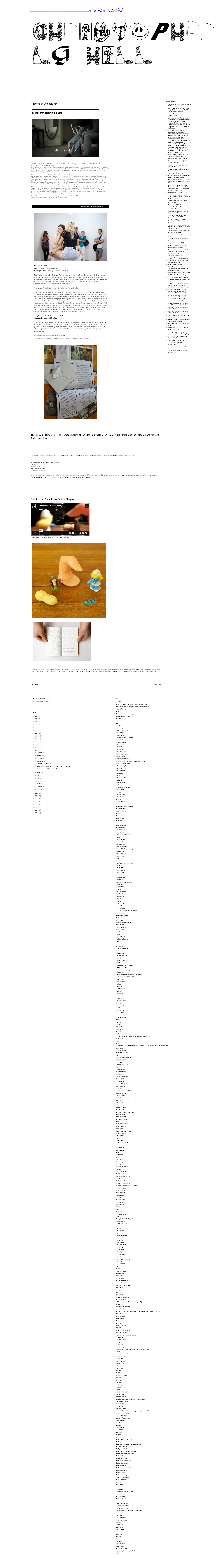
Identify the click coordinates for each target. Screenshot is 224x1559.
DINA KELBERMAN (121, 891)
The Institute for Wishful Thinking (126, 1451)
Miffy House (119, 1197)
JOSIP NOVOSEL (120, 1086)
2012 (36, 796)
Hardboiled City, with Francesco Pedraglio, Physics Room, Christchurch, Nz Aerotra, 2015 (179, 196)
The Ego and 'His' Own (122, 1449)
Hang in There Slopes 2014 (176, 243)
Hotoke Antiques (121, 1017)
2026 (36, 716)
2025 (36, 719)
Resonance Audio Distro (123, 1354)
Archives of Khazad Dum (123, 787)
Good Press (59, 537)
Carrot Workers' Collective (123, 835)
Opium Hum (119, 1287)
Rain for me (119, 1342)
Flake (117, 941)
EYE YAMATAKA (120, 925)
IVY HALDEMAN (120, 1038)
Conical (118, 861)
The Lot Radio (120, 1456)
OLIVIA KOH (119, 1276)
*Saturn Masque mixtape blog (124, 716)
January (39, 789)
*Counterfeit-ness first (122, 709)
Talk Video (119, 1432)
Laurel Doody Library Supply (124, 1131)
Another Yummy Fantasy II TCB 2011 (178, 327)
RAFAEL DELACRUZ (121, 1340)
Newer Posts (35, 684)
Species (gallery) (120, 1404)
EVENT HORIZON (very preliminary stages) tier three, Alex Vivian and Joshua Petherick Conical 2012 (178, 297)
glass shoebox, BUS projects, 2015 (178, 192)
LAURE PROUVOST (121, 1126)
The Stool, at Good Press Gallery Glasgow (53, 499)
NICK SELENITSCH (121, 1249)
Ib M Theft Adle (141, 475)
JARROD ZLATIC (120, 1055)
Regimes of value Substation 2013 (178, 258)
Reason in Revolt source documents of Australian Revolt (132, 1349)
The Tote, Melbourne (38, 468)
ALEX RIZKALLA (120, 744)
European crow (101, 456)
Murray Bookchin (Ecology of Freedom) (127, 1219)
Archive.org (119, 785)
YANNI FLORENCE (121, 1544)
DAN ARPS (118, 865)
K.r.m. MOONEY (120, 1095)
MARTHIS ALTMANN (121, 1171)
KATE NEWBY (119, 1105)
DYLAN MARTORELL (121, 908)
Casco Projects (120, 837)
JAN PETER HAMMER (122, 1053)
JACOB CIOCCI (120, 1043)
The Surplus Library (121, 1475)
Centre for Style (120, 842)
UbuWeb (118, 1501)
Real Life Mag (120, 1347)
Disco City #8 (119, 894)
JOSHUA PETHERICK (121, 1084)
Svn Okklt (118, 1425)
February (39, 787)
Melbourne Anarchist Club (123, 1183)
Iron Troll (118, 1034)
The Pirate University (122, 1463)
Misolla (118, 1209)
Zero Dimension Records (123, 1548)
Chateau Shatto (120, 844)
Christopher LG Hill (66, 477)
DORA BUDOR (120, 903)
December (40, 752)
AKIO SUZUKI (119, 740)
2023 (36, 724)
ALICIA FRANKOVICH (121, 752)
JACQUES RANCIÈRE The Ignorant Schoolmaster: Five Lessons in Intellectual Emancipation (142, 1046)
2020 (36, 733)
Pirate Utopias (120, 1318)
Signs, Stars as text (121, 1387)
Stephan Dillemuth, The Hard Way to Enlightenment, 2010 (133, 1411)
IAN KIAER (118, 1022)
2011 (36, 799)
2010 (36, 801)
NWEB (117, 1266)
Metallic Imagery (120, 1190)
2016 (36, 744)
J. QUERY (118, 1041)
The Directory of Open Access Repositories (128, 1444)
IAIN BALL (118, 1019)
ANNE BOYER (119, 780)
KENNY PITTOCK (120, 1114)
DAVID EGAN (119, 875)
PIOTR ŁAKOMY (120, 1316)
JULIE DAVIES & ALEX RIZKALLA (124, 1091)
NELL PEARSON (120, 1233)
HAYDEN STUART (120, 1005)
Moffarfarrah (65, 456)
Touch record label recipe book (125, 1491)
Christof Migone (151, 475)
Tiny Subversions (120, 1487)
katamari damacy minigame (124, 1098)
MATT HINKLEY (120, 1178)
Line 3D (118, 1138)
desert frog (92, 456)
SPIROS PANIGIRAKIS (121, 1408)
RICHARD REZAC (120, 1356)
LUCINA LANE (119, 1155)
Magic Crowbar (120, 1164)
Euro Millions (119, 920)
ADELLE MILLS (119, 733)
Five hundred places (122, 939)
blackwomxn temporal (122, 816)
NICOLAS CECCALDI (121, 1252)
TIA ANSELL (119, 1482)
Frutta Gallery (120, 951)
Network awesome (121, 1235)
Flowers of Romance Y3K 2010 (176, 340)
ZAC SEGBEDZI (120, 1546)
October (39, 758)
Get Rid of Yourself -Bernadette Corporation (129, 974)
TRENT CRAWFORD (121, 1498)
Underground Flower (122, 1503)
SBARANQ (118, 1370)
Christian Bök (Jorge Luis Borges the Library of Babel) (131, 849)
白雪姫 (118, 1553)
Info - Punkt (119, 1027)
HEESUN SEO (119, 1008)
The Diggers (119, 1442)
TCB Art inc (119, 1434)
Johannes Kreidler (120, 475)
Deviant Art (119, 884)
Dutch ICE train (74, 456)
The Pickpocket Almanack (123, 1461)
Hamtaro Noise (120, 996)
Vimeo (67, 537)
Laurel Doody (119, 1129)
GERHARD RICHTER (121, 967)
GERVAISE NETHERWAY (122, 972)
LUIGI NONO (119, 1157)
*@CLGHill (119, 702)
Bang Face (119, 799)
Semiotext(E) (119, 1378)
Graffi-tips (118, 984)
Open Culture (120, 1283)
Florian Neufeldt (120, 944)
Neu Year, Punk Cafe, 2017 (176, 173)
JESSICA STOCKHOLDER (122, 1065)
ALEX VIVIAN (119, 747)
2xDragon (109, 456)
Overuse (118, 1292)
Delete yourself (120, 877)
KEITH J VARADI (120, 1110)
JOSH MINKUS (120, 1081)
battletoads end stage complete (123, 456)
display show (119, 899)
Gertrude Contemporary (123, 970)
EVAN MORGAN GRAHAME (123, 922)
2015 (36, 747)
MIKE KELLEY (119, 1202)
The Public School (121, 1465)
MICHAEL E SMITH (121, 1195)
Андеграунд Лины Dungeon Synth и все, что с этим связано (133, 1551)
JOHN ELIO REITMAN (122, 1076)
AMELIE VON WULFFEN (122, 759)
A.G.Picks (118, 725)
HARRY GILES (119, 1003)
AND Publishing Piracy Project (124, 766)
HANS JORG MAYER (121, 1000)
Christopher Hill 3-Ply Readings (41, 537)
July (38, 775)
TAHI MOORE (119, 1430)
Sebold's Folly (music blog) (123, 1375)
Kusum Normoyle (36, 477)
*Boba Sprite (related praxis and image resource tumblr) (132, 707)
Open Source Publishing (123, 1285)
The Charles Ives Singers (105, 475)
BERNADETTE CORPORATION (124, 806)
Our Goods (119, 1290)
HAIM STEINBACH (121, 993)
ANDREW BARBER (121, 770)
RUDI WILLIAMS (120, 1361)
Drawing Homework (121, 906)
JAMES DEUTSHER (121, 1050)
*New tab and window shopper (125, 714)
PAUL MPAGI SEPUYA (122, 1309)
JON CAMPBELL (120, 1079)
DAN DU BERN (120, 868)
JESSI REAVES (119, 1062)
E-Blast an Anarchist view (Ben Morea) (127, 910)
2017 (36, 742)
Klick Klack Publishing (122, 1119)
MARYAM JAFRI (120, 1174)
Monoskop (119, 1212)
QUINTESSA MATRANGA (123, 1333)
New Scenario (120, 1240)
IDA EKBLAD (119, 1024)
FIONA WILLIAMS (120, 937)
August (39, 772)
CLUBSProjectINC (120, 856)
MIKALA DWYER (120, 1200)
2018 (36, 739)
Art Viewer (119, 792)
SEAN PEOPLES (120, 1373)
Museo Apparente (121, 1221)
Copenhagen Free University (124, 863)
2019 (36, 736)
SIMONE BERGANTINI (122, 1392)
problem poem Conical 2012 (176, 301)
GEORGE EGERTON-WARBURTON (125, 965)
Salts (117, 1366)
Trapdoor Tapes (120, 1496)
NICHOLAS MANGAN (122, 1245)
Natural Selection (121, 1226)
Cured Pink (56, 477)
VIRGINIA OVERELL (121, 1517)
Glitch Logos (119, 979)
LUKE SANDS (119, 1159)
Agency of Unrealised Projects (124, 737)
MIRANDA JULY (120, 1207)
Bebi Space (119, 804)
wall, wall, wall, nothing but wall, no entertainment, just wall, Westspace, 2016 (179, 181)
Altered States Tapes (122, 754)
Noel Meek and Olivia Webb (82, 477)
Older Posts (157, 684)
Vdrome (118, 1513)
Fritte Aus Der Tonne (122, 948)
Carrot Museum (120, 832)
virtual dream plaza (121, 1520)
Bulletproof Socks (121, 827)
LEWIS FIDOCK (120, 1136)
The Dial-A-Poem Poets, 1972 (124, 1439)
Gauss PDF (119, 958)
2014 (36, 750)
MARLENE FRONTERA (122, 1166)
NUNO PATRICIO (120, 1264)
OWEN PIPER (119, 1294)
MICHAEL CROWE (121, 1193)
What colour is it (120, 1525)
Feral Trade (119, 932)
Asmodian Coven (121, 794)
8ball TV (118, 723)
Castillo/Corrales (120, 839)
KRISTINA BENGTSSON (122, 1124)
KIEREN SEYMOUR (121, 1117)
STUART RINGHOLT (121, 1415)
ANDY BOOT (119, 773)
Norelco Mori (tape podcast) (124, 1259)
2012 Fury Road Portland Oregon (177, 275)
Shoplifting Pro (120, 1385)
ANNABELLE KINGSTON (122, 778)
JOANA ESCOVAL (120, 1069)
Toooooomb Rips (120, 1489)
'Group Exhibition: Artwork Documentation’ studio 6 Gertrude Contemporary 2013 (178, 268)
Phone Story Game (121, 1314)
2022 (36, 727)
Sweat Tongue (130, 475)
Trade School (119, 1494)
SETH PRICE (119, 1380)
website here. (61, 335)
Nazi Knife (119, 1228)
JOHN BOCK (119, 1074)
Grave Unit (119, 991)
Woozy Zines (119, 1532)
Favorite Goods (120, 929)
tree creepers (83, 456)
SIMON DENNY (120, 1389)
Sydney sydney (120, 1427)
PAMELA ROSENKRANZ (122, 1297)
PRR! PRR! (119, 1323)
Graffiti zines (119, 986)
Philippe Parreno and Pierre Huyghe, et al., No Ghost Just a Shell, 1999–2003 (138, 1311)
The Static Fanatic (121, 1472)
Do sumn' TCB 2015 (173, 209)
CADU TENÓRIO (120, 830)
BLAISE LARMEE (120, 818)
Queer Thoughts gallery (123, 1330)
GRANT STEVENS (120, 989)
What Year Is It (120, 1527)
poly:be (84, 671)
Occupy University (121, 1271)
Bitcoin (118, 813)
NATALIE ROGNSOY (121, 1223)
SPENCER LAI (119, 1406)
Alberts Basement (121, 742)
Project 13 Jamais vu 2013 (175, 264)
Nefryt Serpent (120, 1231)
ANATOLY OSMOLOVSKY (123, 763)
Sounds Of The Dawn (122, 1401)
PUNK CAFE (119, 1328)
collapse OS (119, 858)
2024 (36, 722)
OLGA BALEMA (120, 1273)
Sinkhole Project (120, 1394)
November (40, 755)
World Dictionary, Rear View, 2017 (178, 158)
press (89, 671)
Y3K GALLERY (119, 1541)
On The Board (120, 1278)
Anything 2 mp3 (120, 782)
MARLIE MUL (119, 1169)
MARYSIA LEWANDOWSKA (123, 1176)
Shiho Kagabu (120, 1382)
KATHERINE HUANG (121, 1107)
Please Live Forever (121, 1321)
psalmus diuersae (121, 1325)
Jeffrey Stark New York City (123, 1057)
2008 (36, 807)
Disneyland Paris (120, 896)
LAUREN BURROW (121, 1133)
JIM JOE (118, 1067)
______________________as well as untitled (76, 11)
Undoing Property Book (122, 1506)
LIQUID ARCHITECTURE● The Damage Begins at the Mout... (54, 766)
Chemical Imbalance (122, 846)
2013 (36, 793)
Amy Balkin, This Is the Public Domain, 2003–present (131, 761)
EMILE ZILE (119, 917)
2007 (36, 810)
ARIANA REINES (120, 789)
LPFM (117, 1152)
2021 (36, 730)
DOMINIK (118, 901)
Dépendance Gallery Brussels (124, 882)
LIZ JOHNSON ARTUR (122, 1143)
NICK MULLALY (120, 1247)
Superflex (118, 1423)
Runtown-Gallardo (37, 456)
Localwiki (118, 1145)
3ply (60, 671)
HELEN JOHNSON (121, 1010)
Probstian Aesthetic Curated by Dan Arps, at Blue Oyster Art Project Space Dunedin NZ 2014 (179, 226)
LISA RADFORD (120, 1140)
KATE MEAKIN (120, 1102)
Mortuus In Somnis (121, 1214)
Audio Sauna (119, 797)
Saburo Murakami (121, 1363)
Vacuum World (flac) (122, 1508)
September (40, 761)
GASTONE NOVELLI (121, 955)
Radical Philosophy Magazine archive (126, 1335)
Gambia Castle (120, 953)
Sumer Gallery (120, 1420)
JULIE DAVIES (119, 1088)
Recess (118, 1351)
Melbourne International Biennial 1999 (127, 1186)
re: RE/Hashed (120, 1344)
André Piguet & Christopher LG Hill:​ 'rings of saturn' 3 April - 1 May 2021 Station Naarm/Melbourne (178, 110)
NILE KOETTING (120, 1254)
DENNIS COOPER (120, 880)
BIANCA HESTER (120, 808)
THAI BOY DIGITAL (121, 1437)
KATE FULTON (120, 1100)
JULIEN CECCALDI (121, 1093)
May (38, 781)
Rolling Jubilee (120, 1359)
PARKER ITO (119, 1304)
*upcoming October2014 (44, 104)
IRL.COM (118, 1031)
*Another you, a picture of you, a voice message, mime (132, 704)
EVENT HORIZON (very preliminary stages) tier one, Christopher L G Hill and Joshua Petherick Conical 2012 (179, 285)
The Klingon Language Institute (125, 1453)
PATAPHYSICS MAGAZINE (123, 1306)
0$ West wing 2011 (173, 330)
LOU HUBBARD (120, 1147)
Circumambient (120, 851)
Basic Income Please (122, 801)
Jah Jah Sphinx (120, 1048)
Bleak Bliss (119, 820)
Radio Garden (120, 1337)
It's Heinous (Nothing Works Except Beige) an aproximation (133, 1036)
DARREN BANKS (120, 872)
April (38, 784)
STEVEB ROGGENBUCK (122, 1413)
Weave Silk (119, 1522)
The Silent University (122, 1470)
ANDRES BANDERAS (121, 768)
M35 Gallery (119, 1162)
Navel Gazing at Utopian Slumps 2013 (179, 272)
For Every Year (120, 946)
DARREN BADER (120, 870)
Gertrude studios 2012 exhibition (178, 277)
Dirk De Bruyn (47, 477)
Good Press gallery (142, 669)
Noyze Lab (119, 1261)
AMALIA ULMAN (120, 756)
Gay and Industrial (121, 960)
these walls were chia (122, 1477)
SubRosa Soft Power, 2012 (123, 1418)
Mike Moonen (120, 1204)
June (38, 778)
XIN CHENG (119, 1536)
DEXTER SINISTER (120, 887)
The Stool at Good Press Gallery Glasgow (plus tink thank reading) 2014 (178, 221)
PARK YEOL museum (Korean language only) (129, 1302)
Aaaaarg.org (119, 728)
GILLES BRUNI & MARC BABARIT (125, 977)
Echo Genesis (120, 913)
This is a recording (121, 1480)
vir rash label (119, 1515)
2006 (36, 813)
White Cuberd (120, 1529)
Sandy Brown (119, 1368)
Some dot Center (121, 1396)
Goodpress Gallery (121, 982)
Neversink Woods (121, 1238)
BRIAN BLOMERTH (121, 825)
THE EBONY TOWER (121, 1446)
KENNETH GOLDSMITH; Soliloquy (125, 1112)
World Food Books (121, 1534)
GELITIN (118, 963)
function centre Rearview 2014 (177, 247)
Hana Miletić (119, 998)
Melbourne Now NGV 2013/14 (177, 245)
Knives (117, 1121)
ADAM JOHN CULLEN (122, 730)
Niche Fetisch (120, 1242)
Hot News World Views (122, 1015)
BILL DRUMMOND (121, 811)
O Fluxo (118, 1268)
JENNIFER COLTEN (121, 1060)
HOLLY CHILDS (120, 1012)
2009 (36, 804)
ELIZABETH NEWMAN (122, 915)
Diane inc (118, 889)
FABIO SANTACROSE (121, 927)
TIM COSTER (119, 1484)
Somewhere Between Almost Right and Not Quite (130, 1399)
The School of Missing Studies (124, 1468)
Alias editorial (120, 749)
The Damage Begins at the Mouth (43, 462)
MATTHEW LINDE (121, 1181)
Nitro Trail (118, 1257)
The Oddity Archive (121, 1458)
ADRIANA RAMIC (120, 735)
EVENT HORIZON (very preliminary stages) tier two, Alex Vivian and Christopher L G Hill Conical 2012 (178, 291)
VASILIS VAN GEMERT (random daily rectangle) (129, 1510)
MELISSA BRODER (121, 1188)
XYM (117, 1539)
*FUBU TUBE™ (120, 711)
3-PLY (117, 721)
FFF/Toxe (118, 934)
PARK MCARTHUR (121, 1299)
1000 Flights (119, 718)
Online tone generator (122, 1280)
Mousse (118, 1216)
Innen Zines (119, 1029)
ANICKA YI (118, 775)
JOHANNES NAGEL (121, 1072)
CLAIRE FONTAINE (121, 854)
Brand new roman (121, 823)
